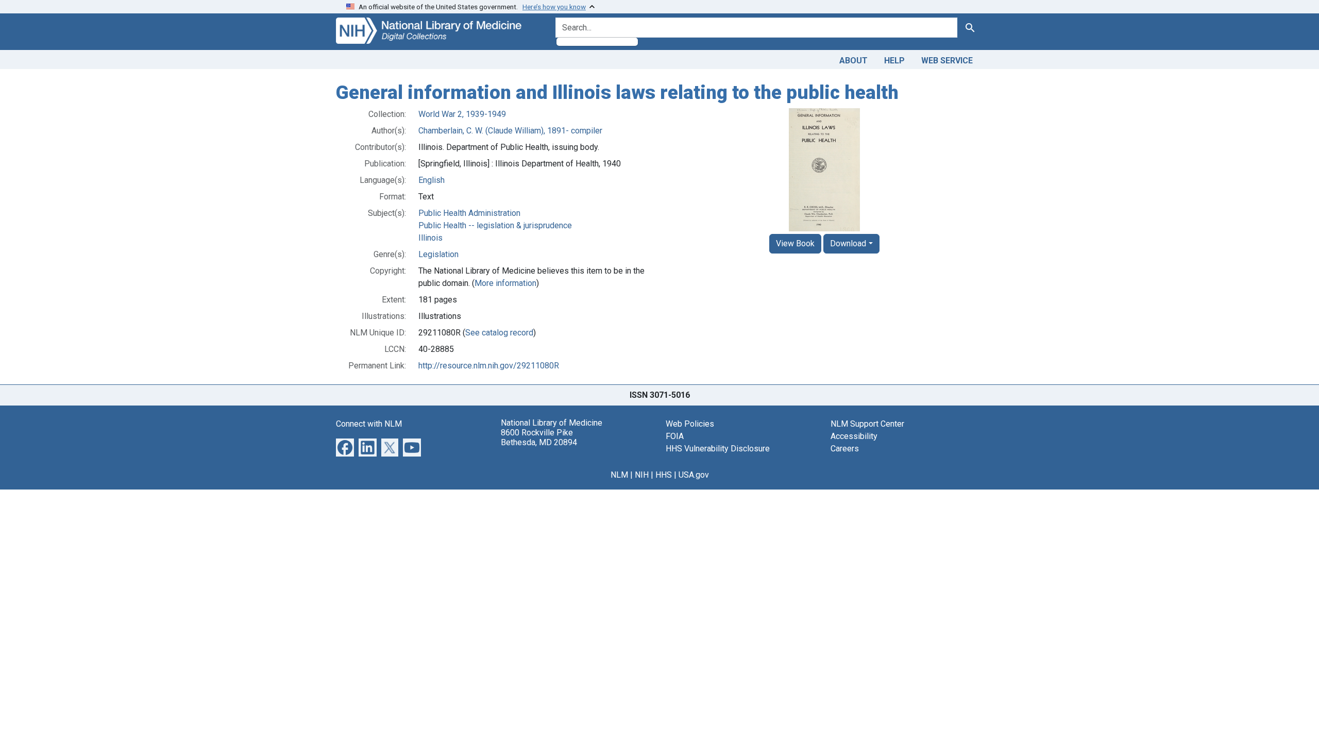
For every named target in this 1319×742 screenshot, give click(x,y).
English (431, 180)
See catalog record (499, 333)
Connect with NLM (369, 424)
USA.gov (694, 475)
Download (848, 243)
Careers (845, 448)
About (853, 60)
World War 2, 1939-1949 (462, 114)
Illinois (430, 238)
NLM (619, 475)
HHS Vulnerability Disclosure (718, 448)
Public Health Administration (469, 213)
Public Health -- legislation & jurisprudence (495, 225)
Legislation (438, 254)
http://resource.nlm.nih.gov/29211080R (488, 365)
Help (894, 60)
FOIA (675, 436)
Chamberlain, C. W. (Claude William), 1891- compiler (510, 131)
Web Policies (690, 424)
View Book (795, 243)
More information (505, 283)
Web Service (947, 60)
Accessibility (854, 436)
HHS (663, 475)
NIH (642, 475)
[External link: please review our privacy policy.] (345, 446)
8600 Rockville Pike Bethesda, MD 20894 (539, 437)
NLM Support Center (867, 424)
